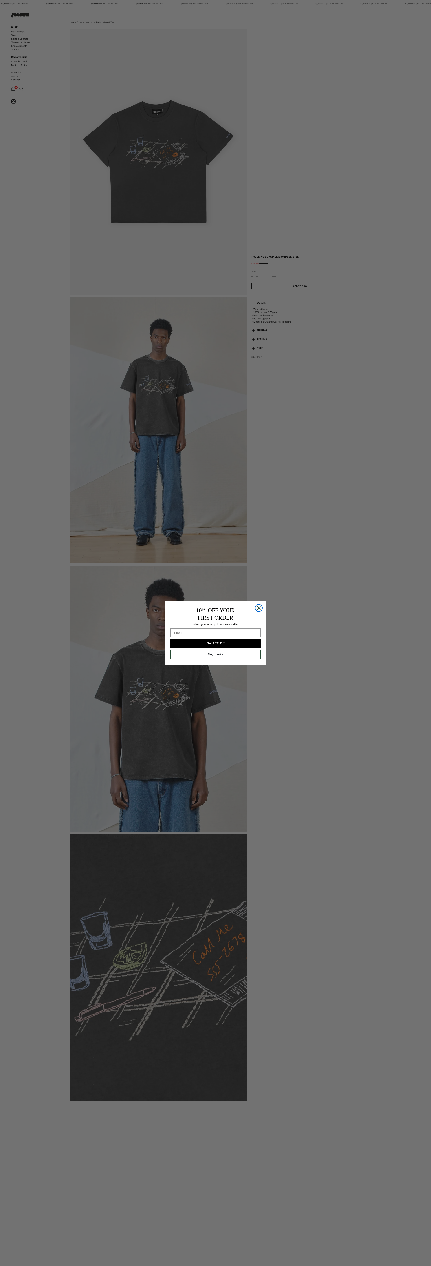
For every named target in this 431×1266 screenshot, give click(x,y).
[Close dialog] (258, 608)
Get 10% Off (216, 643)
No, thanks (215, 654)
